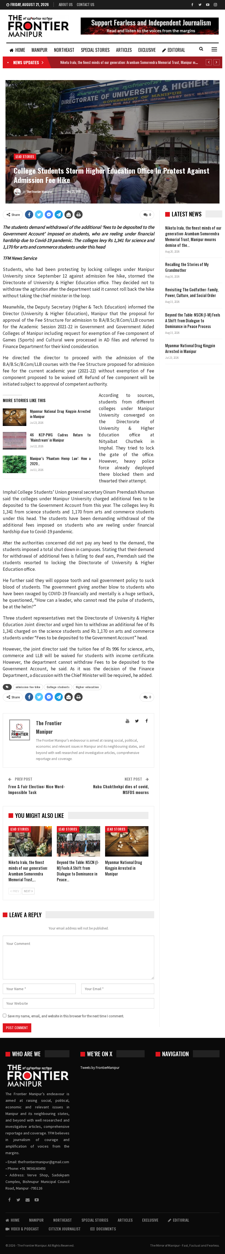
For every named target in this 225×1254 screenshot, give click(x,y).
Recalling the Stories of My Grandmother (187, 267)
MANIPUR (39, 50)
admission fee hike (28, 687)
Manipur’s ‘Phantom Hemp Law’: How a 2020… (60, 460)
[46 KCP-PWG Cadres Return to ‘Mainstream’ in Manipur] (14, 441)
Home (20, 50)
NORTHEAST (64, 50)
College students (58, 687)
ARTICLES (124, 50)
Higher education (87, 687)
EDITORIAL (176, 50)
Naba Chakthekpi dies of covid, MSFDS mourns (121, 789)
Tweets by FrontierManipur (99, 1067)
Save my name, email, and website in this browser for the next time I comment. (66, 1016)
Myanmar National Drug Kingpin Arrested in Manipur (60, 413)
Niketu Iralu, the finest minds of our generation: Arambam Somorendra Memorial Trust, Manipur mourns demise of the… (193, 236)
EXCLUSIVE (147, 50)
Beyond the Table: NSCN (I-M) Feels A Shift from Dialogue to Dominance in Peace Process (192, 320)
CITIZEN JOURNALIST (65, 1229)
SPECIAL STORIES (95, 50)
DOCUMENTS (106, 1229)
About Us (66, 4)
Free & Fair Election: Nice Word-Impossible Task (36, 789)
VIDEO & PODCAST (25, 1229)
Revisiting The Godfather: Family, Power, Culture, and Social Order (191, 292)
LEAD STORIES (25, 156)
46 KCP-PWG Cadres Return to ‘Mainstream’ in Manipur (60, 437)
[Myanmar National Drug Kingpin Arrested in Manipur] (14, 417)
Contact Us (85, 4)
